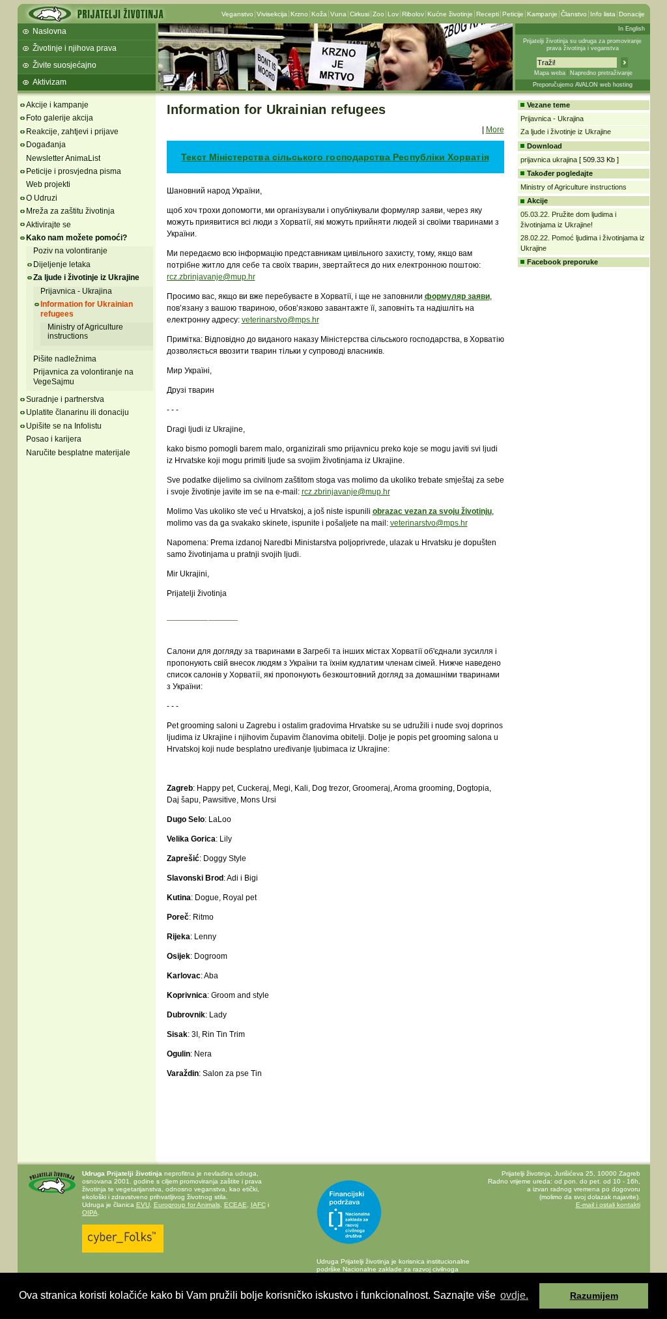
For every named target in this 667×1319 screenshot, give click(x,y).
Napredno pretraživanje (601, 73)
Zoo (378, 14)
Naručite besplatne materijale (78, 452)
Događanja (46, 144)
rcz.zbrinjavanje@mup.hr (211, 276)
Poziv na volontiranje (70, 250)
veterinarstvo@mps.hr (280, 319)
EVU (143, 1204)
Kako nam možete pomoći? (76, 237)
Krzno (299, 14)
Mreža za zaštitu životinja (70, 211)
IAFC (258, 1204)
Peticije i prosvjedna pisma (73, 171)
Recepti (487, 14)
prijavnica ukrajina (548, 159)
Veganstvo (237, 14)
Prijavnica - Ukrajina (76, 291)
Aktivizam (49, 82)
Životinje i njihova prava (75, 48)
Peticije (513, 14)
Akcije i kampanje (57, 104)
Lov (393, 14)
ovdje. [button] (514, 1295)
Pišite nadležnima (64, 358)
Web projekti (48, 184)
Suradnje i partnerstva (65, 399)
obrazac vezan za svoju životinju (432, 511)
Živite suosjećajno (64, 65)
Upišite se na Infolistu (64, 426)
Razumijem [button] (594, 1295)
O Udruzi (41, 198)
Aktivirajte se (48, 224)
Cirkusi (359, 14)
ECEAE (235, 1204)
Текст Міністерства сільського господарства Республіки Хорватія (335, 157)
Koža (319, 14)
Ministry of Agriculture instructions (85, 331)
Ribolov (413, 14)
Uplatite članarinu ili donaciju (77, 412)
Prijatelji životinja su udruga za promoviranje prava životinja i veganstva (582, 44)
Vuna (338, 14)
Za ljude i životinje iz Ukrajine (86, 277)
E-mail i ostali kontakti (608, 1204)
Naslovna (49, 31)
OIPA (90, 1212)
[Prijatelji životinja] (95, 18)
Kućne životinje (450, 14)
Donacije (632, 14)
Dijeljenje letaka (62, 264)
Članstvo (574, 14)
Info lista (603, 14)
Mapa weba (549, 73)
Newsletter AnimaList (63, 158)
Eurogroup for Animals (187, 1204)
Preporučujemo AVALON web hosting (582, 84)
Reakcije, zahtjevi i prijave (72, 131)
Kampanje (542, 14)
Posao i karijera (53, 439)
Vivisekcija (272, 14)
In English (631, 28)
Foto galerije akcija (59, 117)
